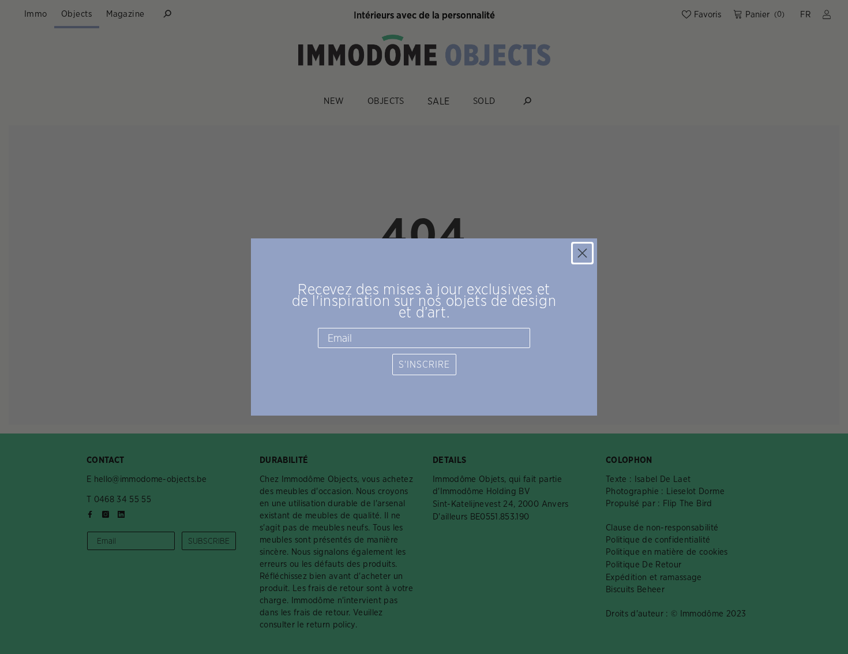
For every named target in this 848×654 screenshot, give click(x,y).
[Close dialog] (582, 253)
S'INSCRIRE (424, 364)
